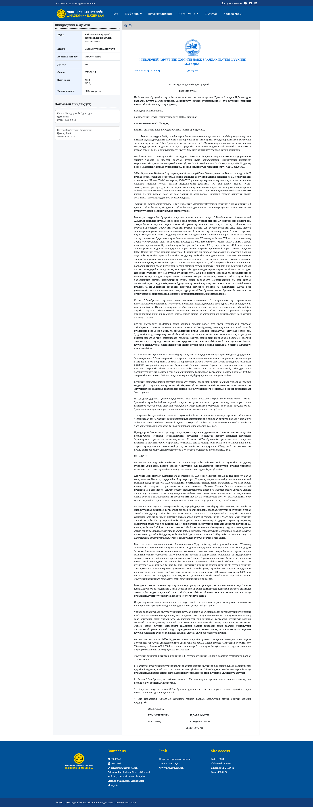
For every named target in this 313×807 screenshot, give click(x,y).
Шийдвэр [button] (132, 14)
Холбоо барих (233, 14)
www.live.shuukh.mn (171, 767)
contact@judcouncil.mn (83, 3)
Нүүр (114, 14)
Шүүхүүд (211, 14)
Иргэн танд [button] (187, 14)
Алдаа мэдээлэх (233, 3)
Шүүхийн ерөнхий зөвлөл (175, 759)
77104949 (62, 3)
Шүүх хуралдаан (160, 14)
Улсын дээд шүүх (169, 763)
